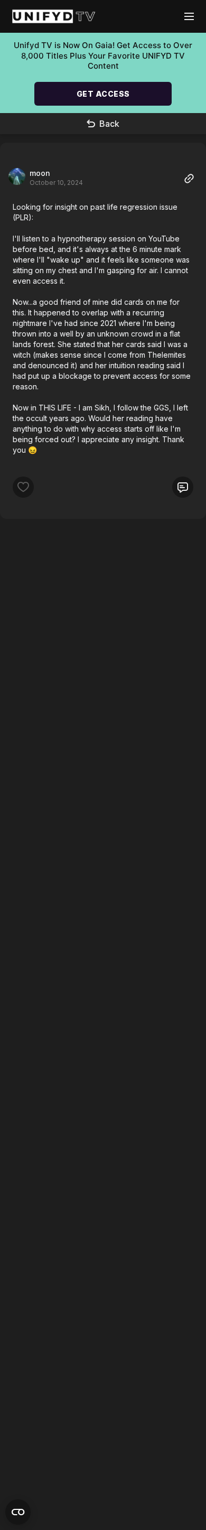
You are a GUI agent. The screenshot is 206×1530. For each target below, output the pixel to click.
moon (40, 173)
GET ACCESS (103, 93)
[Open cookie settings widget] (18, 1512)
